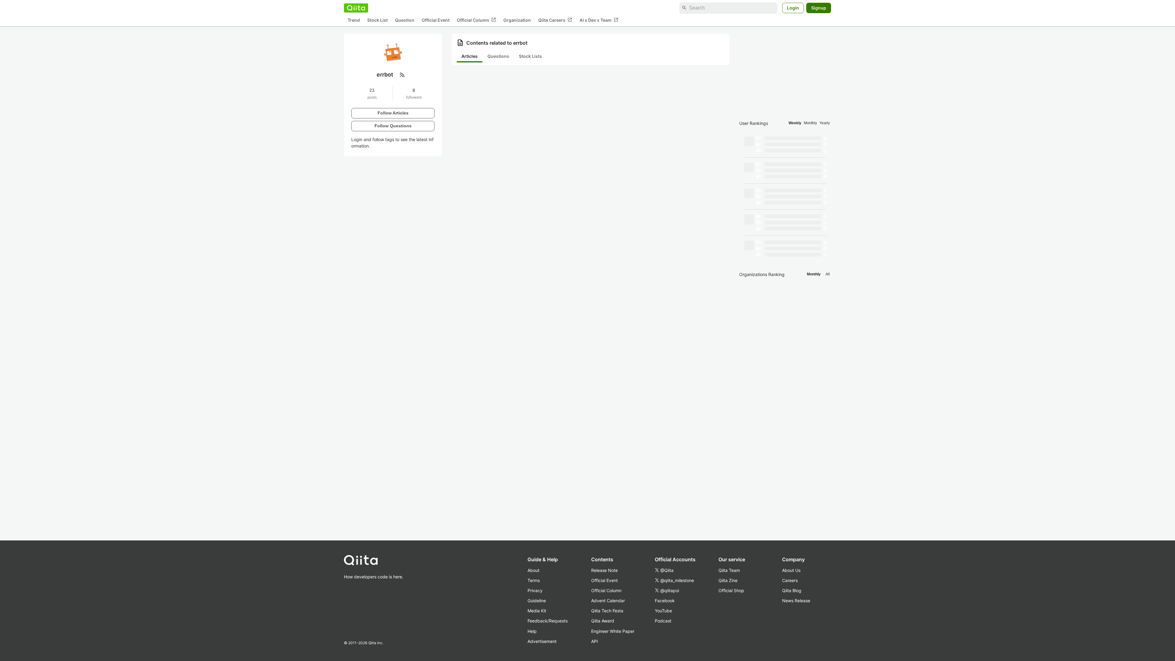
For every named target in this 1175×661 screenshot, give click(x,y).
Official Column (476, 20)
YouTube (663, 610)
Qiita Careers (555, 20)
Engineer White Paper (612, 631)
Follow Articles (393, 112)
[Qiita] (356, 8)
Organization (517, 20)
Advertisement (542, 641)
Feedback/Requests (548, 620)
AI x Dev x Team (599, 20)
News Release (796, 600)
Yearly (824, 123)
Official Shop (731, 590)
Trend (354, 20)
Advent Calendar (608, 600)
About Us (791, 570)
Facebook (665, 600)
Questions (498, 56)
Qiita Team (729, 570)
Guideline (537, 600)
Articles (469, 56)
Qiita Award (602, 620)
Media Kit (537, 610)
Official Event (435, 20)
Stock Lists (530, 56)
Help (532, 631)
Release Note (604, 570)
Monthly (810, 123)
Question (404, 20)
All (828, 274)
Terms (534, 580)
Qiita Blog (791, 590)
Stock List (377, 20)
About (533, 570)
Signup (818, 7)
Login (793, 7)
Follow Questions (393, 125)
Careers (790, 580)
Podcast (663, 620)
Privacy (535, 590)
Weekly (795, 123)
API (594, 641)
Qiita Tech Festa (607, 610)
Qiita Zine (727, 580)
